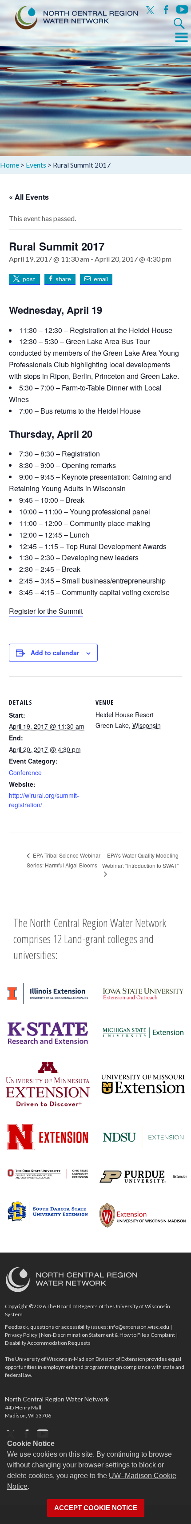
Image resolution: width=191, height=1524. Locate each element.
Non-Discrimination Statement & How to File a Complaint (108, 1334)
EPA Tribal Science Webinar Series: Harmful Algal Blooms (63, 860)
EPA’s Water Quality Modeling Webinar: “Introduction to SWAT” (140, 860)
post (29, 279)
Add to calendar (55, 652)
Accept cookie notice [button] (95, 1508)
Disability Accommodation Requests (48, 1342)
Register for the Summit (46, 611)
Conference (25, 772)
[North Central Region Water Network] (69, 15)
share (63, 279)
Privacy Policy (21, 1334)
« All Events (29, 197)
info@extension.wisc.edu (139, 1326)
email (101, 279)
